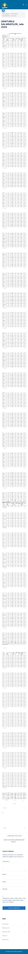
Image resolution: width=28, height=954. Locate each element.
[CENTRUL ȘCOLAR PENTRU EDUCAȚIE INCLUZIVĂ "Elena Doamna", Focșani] (4, 4)
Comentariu (6, 861)
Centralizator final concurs (14, 835)
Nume (5, 874)
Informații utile (6, 931)
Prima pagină (5, 14)
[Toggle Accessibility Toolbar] (3, 10)
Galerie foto (5, 939)
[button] (23, 4)
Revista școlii (5, 928)
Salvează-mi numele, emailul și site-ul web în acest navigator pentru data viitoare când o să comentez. (14, 900)
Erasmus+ (5, 935)
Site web (5, 889)
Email (4, 881)
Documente (5, 924)
